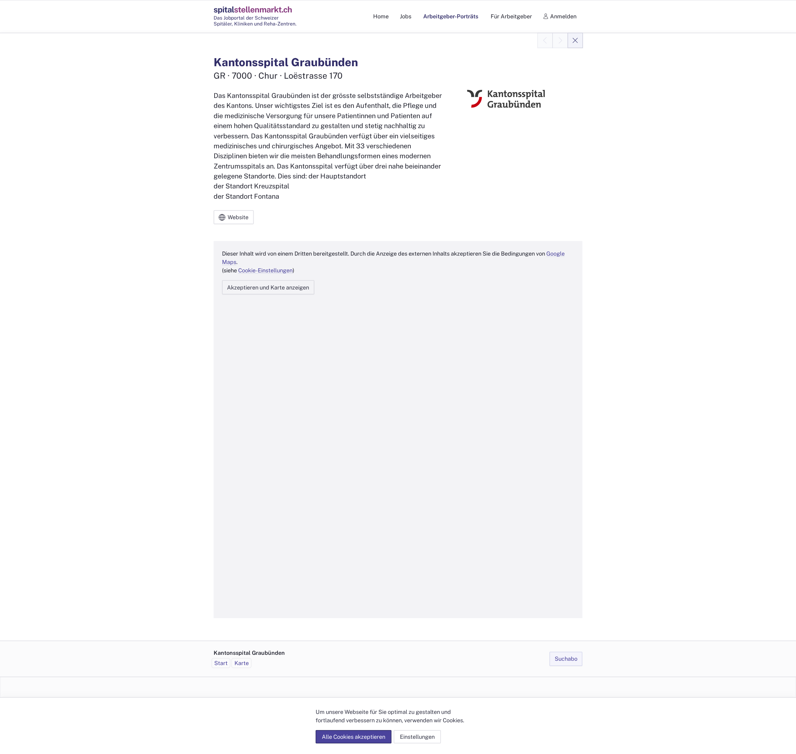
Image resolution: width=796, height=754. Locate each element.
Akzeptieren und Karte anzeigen (268, 287)
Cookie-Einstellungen (265, 270)
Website (238, 217)
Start (221, 663)
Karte (241, 663)
